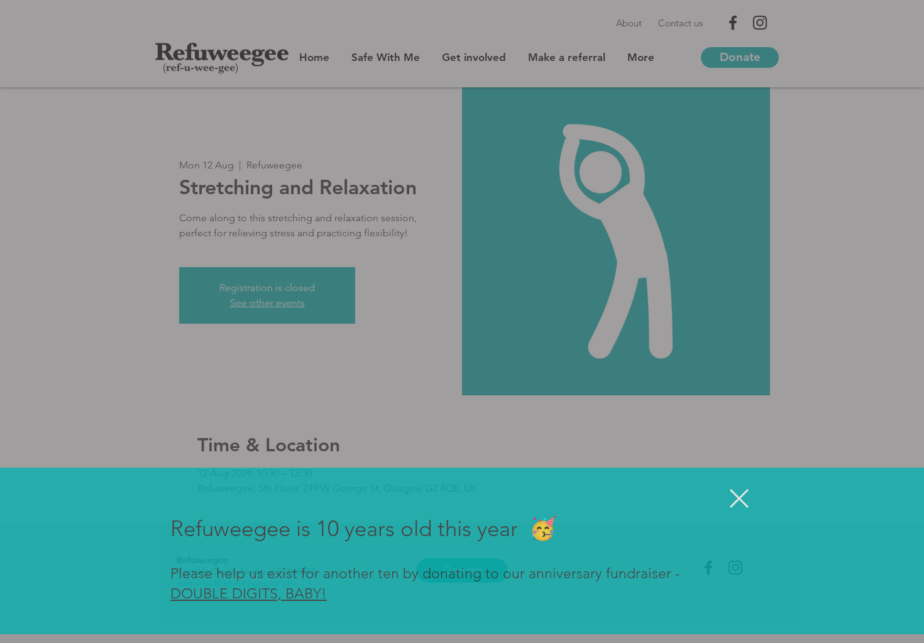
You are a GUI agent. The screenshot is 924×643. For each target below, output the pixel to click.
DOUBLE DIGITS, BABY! (248, 603)
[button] (739, 507)
